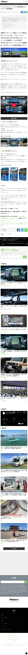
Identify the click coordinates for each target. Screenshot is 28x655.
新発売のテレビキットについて (8, 22)
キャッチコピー (9, 586)
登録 (25, 257)
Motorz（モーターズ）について (14, 635)
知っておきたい (4, 223)
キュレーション (3, 589)
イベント (11, 593)
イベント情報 (8, 591)
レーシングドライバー (23, 591)
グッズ (15, 593)
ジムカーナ (16, 591)
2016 (13, 591)
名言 (14, 586)
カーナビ (10, 223)
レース (18, 593)
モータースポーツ (5, 617)
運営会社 (14, 640)
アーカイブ (15, 589)
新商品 (21, 223)
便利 (2, 225)
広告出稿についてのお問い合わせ (14, 639)
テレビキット (16, 223)
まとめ (4, 28)
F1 (18, 589)
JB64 (2, 377)
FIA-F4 (2, 593)
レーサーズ (3, 626)
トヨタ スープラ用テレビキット (8, 24)
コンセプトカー (9, 589)
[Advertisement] (14, 564)
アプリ (21, 588)
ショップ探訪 (4, 623)
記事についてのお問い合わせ (14, 637)
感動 (20, 586)
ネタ (25, 586)
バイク (18, 588)
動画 (5, 354)
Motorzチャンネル (5, 629)
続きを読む (14, 118)
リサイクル (14, 588)
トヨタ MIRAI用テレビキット (8, 26)
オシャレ (5, 588)
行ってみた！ (6, 593)
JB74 (5, 377)
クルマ (25, 223)
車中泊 (24, 588)
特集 (1, 12)
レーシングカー (3, 586)
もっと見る (14, 548)
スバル (17, 586)
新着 (2, 614)
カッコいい (9, 588)
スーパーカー (3, 591)
